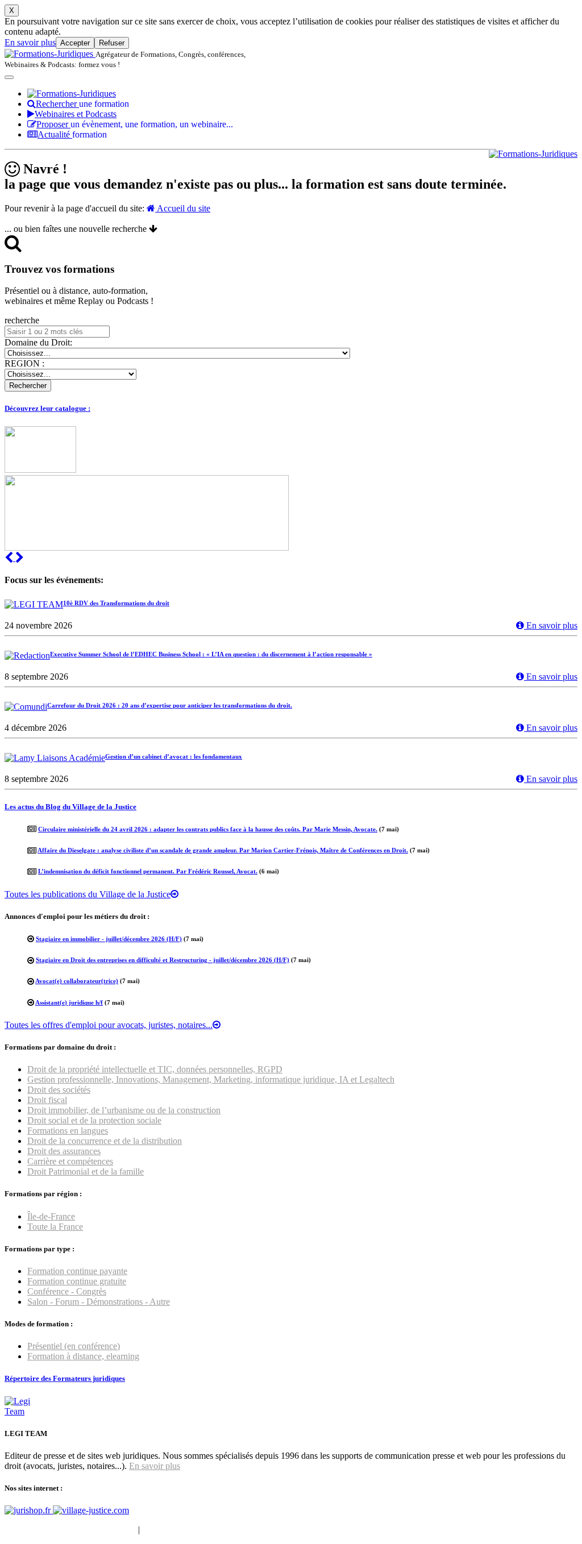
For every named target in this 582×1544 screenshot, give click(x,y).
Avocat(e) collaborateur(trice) (76, 980)
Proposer (134, 124)
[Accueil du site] (50, 54)
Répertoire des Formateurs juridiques (65, 1378)
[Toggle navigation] (9, 77)
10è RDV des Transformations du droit (116, 603)
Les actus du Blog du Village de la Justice (70, 806)
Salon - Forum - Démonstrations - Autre (98, 1301)
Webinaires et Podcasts (76, 114)
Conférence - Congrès (66, 1291)
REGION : (24, 363)
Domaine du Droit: (38, 342)
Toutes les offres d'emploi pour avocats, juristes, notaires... (109, 1025)
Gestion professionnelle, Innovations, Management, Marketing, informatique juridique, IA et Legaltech (210, 1079)
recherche (22, 320)
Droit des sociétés (58, 1089)
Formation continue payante (77, 1271)
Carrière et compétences (70, 1161)
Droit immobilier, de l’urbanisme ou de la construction (124, 1110)
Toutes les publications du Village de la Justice (88, 894)
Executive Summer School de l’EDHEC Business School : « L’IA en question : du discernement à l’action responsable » (211, 654)
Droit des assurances (64, 1151)
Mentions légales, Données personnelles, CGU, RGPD (240, 1529)
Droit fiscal (47, 1100)
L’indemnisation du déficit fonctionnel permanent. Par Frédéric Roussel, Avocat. (147, 871)
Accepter (75, 43)
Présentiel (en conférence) (73, 1346)
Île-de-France (51, 1216)
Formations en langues (67, 1130)
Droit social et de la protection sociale (94, 1120)
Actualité (72, 134)
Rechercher (82, 104)
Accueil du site (182, 208)
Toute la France (55, 1226)
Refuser (111, 43)
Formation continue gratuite (76, 1281)
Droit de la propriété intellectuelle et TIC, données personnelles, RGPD (154, 1069)
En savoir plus (30, 42)
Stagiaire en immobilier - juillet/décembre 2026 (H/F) (109, 938)
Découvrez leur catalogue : (47, 408)
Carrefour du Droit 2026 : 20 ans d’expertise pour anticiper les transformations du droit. (169, 705)
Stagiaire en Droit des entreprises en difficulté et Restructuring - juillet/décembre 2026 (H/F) (162, 959)
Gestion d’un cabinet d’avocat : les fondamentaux (173, 756)
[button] (10, 558)
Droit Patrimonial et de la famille (85, 1171)
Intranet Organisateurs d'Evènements (70, 1529)
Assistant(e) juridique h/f (69, 1002)
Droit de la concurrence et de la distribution (104, 1141)
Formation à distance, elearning (83, 1356)
